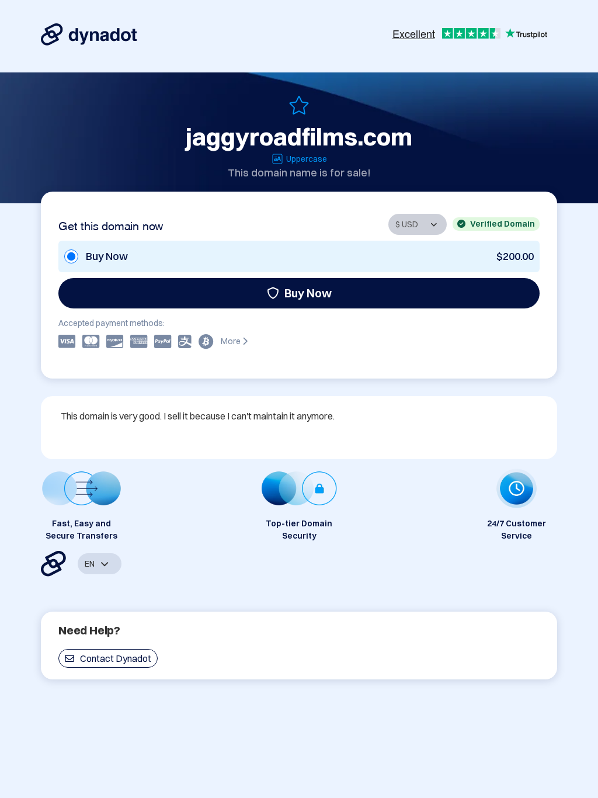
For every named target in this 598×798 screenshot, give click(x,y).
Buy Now (308, 293)
